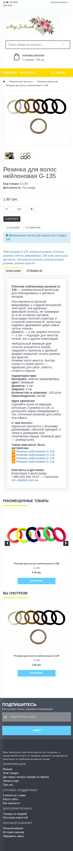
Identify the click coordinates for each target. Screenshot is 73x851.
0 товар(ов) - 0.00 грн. (30, 57)
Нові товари (10, 773)
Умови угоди (11, 780)
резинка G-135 (19, 251)
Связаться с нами (14, 795)
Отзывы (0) (34, 270)
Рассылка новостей (15, 817)
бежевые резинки (41, 251)
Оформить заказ (13, 836)
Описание (13, 270)
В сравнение (33, 227)
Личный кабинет (13, 828)
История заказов (13, 832)
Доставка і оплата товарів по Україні (26, 777)
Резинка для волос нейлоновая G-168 (36, 563)
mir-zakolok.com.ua (25, 480)
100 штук (47, 255)
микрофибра (33, 255)
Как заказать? (11, 803)
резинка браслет (24, 263)
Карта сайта (10, 799)
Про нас (8, 784)
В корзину (12, 219)
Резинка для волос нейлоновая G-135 (36, 655)
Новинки (10, 72)
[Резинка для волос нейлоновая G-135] (36, 118)
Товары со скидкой (15, 813)
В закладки (13, 227)
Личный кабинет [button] (58, 2)
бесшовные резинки (30, 259)
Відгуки (7, 769)
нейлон (19, 255)
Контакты (27, 72)
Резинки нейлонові (47, 81)
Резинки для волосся (21, 81)
